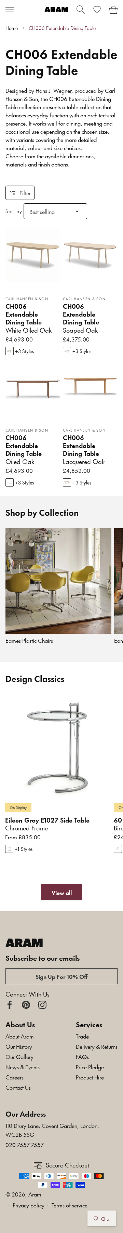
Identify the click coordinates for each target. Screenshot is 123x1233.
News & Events (22, 1066)
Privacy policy (28, 1204)
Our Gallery (19, 1056)
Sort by (13, 211)
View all (62, 892)
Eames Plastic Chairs (29, 640)
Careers (14, 1076)
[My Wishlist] (97, 9)
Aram (34, 1193)
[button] (9, 9)
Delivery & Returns (97, 1046)
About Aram (19, 1035)
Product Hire (90, 1076)
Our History (18, 1046)
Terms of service (69, 1204)
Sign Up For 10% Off (62, 976)
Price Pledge (90, 1066)
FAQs (82, 1056)
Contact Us (18, 1087)
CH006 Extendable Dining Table (62, 28)
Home (11, 28)
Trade (82, 1035)
